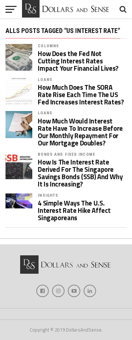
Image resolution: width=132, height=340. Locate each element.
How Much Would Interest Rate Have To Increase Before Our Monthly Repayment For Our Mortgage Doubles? (80, 132)
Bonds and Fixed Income (66, 154)
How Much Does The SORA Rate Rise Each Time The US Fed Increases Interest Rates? (81, 95)
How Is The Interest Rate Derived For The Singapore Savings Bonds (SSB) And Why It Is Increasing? (80, 173)
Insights (48, 195)
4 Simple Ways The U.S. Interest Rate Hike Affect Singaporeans (74, 210)
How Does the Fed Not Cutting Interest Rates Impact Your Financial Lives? (78, 61)
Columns (48, 46)
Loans (45, 79)
